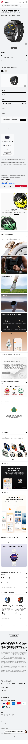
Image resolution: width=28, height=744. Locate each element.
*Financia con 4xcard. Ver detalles (8, 183)
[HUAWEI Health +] (14, 514)
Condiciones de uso (4, 726)
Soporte (18, 15)
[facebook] (2, 715)
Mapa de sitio (3, 723)
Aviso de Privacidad (4, 728)
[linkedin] (13, 715)
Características (4, 15)
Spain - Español (5, 721)
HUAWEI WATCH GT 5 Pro (7, 682)
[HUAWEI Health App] (14, 477)
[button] (20, 2)
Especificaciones (12, 15)
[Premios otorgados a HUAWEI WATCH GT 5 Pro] (14, 391)
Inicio (2, 680)
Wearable (8, 680)
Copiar (22, 120)
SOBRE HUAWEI (5, 697)
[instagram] (7, 715)
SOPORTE (3, 694)
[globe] (1, 721)
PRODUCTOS (4, 687)
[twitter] (4, 715)
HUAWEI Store (4, 690)
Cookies (2, 731)
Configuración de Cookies (6, 733)
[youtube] (10, 715)
